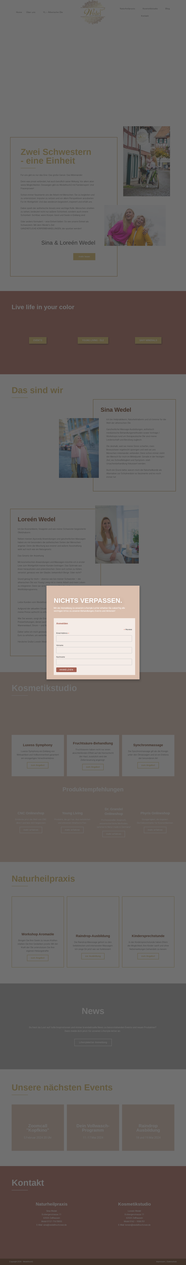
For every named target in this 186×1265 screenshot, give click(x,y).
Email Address (62, 633)
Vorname (59, 645)
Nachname (60, 657)
